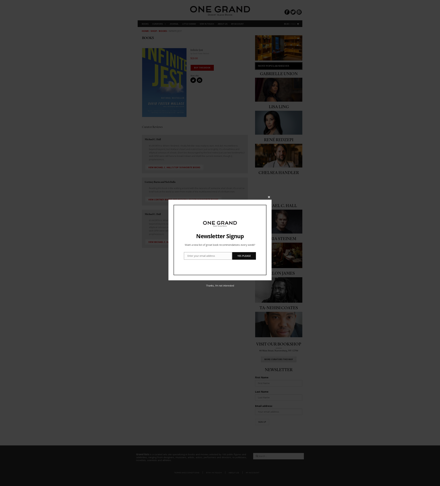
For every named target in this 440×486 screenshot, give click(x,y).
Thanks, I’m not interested (220, 285)
